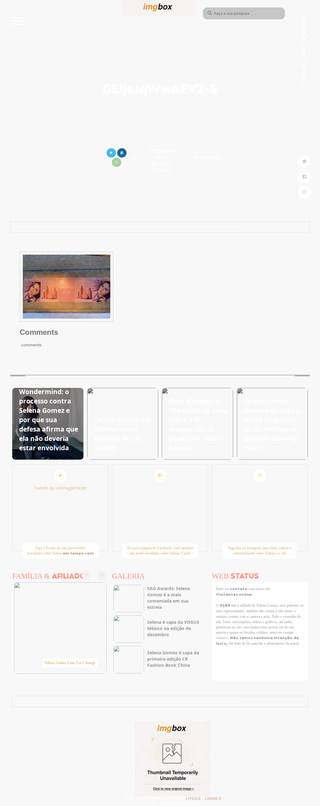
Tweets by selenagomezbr (60, 488)
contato (239, 589)
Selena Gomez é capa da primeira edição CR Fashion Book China (173, 659)
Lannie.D (213, 798)
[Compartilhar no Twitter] (111, 152)
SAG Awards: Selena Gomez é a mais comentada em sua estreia (168, 597)
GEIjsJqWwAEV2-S (160, 90)
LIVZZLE (194, 798)
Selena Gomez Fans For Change (69, 663)
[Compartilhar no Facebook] (122, 152)
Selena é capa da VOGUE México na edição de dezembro (173, 628)
